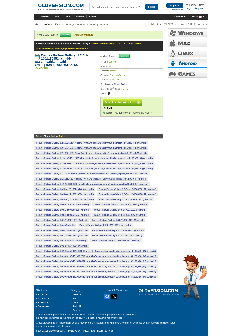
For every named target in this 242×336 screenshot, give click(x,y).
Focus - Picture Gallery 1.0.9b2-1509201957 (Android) (125, 199)
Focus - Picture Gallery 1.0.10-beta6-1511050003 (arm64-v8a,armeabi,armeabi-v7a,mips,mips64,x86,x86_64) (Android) (96, 251)
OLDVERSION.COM (61, 5)
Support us (174, 5)
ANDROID (187, 63)
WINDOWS (187, 32)
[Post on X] (109, 93)
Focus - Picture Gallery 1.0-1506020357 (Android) (61, 241)
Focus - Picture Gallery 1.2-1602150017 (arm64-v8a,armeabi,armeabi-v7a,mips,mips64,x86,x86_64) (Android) (91, 153)
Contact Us (43, 298)
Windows (45, 16)
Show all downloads (83, 35)
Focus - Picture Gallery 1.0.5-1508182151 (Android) (105, 225)
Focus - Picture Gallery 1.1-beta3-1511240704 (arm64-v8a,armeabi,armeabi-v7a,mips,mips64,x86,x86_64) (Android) (94, 158)
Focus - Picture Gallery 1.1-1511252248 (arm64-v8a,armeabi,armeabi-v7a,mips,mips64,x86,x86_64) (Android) (91, 179)
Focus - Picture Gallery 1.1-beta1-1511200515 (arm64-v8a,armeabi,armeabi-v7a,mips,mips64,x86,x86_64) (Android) (94, 168)
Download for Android (118, 102)
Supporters (43, 306)
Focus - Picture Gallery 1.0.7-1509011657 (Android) (61, 220)
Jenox (110, 331)
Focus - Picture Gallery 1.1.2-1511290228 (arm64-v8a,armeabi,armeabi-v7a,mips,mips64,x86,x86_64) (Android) (92, 174)
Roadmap (43, 302)
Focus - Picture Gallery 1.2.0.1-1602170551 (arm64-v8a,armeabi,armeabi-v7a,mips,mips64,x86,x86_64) (61, 60)
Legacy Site (180, 16)
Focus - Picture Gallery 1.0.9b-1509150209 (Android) (62, 204)
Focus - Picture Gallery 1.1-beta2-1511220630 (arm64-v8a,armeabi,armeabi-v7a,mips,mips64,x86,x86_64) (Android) (94, 163)
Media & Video (54, 43)
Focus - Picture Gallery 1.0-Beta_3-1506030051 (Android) (65, 199)
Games (93, 16)
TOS (93, 331)
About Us (42, 294)
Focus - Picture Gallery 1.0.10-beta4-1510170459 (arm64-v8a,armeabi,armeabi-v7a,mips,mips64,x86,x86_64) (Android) (96, 261)
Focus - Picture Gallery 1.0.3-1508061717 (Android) (118, 230)
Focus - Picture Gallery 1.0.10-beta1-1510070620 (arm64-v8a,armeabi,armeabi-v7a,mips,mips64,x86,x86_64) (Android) (96, 277)
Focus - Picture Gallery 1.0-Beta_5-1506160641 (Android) (65, 194)
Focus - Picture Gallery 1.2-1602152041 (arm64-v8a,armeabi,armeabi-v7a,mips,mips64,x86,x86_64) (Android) (91, 148)
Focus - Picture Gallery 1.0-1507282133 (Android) (117, 235)
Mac (57, 16)
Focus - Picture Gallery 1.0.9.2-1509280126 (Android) (62, 210)
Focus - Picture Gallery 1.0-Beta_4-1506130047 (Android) (127, 194)
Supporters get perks (174, 9)
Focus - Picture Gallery (76, 43)
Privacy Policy (73, 331)
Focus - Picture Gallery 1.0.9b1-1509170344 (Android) (120, 204)
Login (189, 8)
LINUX (187, 53)
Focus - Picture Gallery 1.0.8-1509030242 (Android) (119, 215)
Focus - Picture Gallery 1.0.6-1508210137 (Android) (117, 220)
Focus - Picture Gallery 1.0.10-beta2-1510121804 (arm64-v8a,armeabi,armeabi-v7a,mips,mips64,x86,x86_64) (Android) (96, 271)
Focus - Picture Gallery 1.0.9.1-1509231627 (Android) (62, 215)
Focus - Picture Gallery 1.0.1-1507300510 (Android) (62, 246)
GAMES (187, 73)
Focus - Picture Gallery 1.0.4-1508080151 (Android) (62, 230)
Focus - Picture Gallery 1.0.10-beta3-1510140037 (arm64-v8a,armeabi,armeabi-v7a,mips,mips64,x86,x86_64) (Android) (96, 266)
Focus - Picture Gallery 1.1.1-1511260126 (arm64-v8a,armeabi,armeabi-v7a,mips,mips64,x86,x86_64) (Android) (92, 184)
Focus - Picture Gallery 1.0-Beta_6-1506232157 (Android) (127, 189)
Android (80, 16)
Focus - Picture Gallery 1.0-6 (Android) (55, 225)
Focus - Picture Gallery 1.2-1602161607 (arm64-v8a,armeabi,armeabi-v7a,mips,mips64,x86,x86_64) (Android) (91, 143)
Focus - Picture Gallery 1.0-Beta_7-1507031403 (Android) (65, 189)
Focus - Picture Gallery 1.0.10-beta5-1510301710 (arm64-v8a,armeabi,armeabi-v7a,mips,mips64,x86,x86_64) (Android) (96, 256)
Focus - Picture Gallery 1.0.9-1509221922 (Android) (119, 210)
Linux (67, 16)
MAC (187, 43)
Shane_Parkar (120, 84)
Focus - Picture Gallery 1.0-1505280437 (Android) (115, 241)
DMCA (85, 331)
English (194, 17)
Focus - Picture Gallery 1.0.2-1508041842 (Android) (62, 235)
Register (199, 8)
